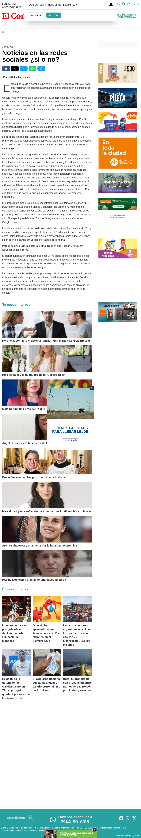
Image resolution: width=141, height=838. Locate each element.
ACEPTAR (53, 15)
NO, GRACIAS (36, 15)
